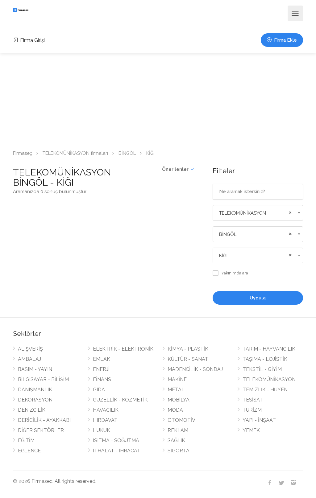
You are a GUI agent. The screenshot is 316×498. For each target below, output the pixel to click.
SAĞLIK (176, 440)
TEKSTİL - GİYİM (262, 369)
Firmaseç (22, 153)
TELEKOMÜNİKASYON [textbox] (242, 213)
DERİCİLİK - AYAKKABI (44, 420)
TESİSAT (253, 400)
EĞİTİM (26, 440)
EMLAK (101, 359)
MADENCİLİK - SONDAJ (195, 369)
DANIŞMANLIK (35, 390)
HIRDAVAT (105, 420)
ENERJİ (101, 369)
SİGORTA (178, 451)
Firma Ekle (285, 40)
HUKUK (101, 430)
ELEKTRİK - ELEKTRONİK (123, 349)
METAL (176, 390)
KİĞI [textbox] (223, 255)
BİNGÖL (127, 153)
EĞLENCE (29, 451)
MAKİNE (177, 379)
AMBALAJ (29, 359)
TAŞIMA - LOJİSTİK (265, 359)
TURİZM (252, 410)
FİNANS (102, 379)
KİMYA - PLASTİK (188, 349)
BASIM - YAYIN (35, 369)
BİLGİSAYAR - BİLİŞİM (43, 379)
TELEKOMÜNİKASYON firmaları (75, 153)
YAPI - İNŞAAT (259, 420)
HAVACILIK (105, 410)
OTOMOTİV (181, 420)
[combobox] (258, 213)
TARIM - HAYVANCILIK (269, 349)
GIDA (99, 390)
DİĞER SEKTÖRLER (41, 430)
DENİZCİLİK (31, 410)
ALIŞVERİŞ (30, 349)
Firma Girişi (32, 40)
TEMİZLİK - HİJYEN (265, 390)
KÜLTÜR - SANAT (188, 359)
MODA (175, 410)
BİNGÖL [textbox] (227, 234)
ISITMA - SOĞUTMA (116, 440)
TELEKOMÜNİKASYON (269, 379)
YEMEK (251, 430)
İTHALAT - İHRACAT (116, 451)
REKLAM (178, 430)
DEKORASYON (35, 400)
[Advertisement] (158, 99)
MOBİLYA (178, 400)
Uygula (258, 298)
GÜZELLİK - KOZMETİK (120, 400)
